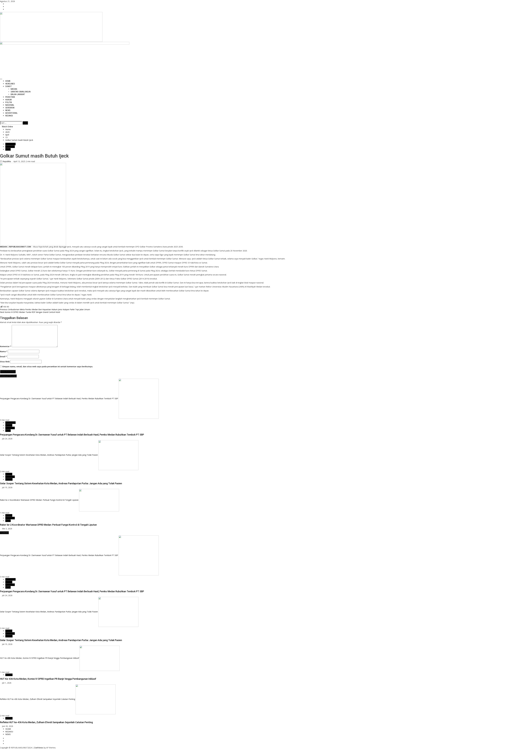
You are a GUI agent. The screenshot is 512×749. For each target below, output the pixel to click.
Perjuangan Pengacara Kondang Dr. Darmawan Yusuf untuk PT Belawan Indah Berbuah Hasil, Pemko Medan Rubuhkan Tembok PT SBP (59, 398)
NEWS (7, 110)
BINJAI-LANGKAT (18, 94)
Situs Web (5, 361)
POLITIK (8, 102)
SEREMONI (9, 108)
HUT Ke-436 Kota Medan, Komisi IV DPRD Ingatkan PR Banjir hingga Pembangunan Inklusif (39, 658)
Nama (3, 351)
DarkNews (38, 747)
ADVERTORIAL (11, 113)
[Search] (0, 119)
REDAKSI (9, 116)
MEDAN (14, 89)
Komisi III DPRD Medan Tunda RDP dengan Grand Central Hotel (30, 312)
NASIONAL (9, 105)
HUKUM (8, 100)
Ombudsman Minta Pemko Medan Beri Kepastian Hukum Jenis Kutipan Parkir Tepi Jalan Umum (45, 309)
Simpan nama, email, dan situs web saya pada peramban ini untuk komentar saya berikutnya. (47, 366)
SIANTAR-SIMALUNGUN (21, 92)
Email (3, 356)
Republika (6, 161)
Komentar (5, 346)
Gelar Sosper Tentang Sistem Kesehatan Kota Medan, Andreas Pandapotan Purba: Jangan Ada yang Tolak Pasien (49, 455)
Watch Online (7, 127)
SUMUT (8, 86)
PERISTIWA (10, 97)
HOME (8, 81)
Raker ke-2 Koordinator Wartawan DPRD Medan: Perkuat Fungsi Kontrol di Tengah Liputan (39, 500)
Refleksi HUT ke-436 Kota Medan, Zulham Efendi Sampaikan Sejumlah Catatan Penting (37, 699)
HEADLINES (10, 84)
